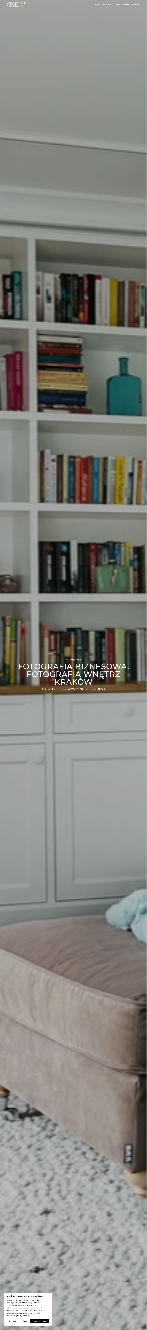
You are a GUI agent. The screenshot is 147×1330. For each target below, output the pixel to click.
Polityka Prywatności (21, 1316)
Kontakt (136, 4)
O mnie (117, 4)
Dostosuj (12, 1321)
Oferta (106, 4)
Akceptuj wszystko (39, 1321)
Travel (126, 4)
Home (97, 4)
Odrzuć (24, 1321)
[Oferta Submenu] (110, 4)
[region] (28, 1309)
